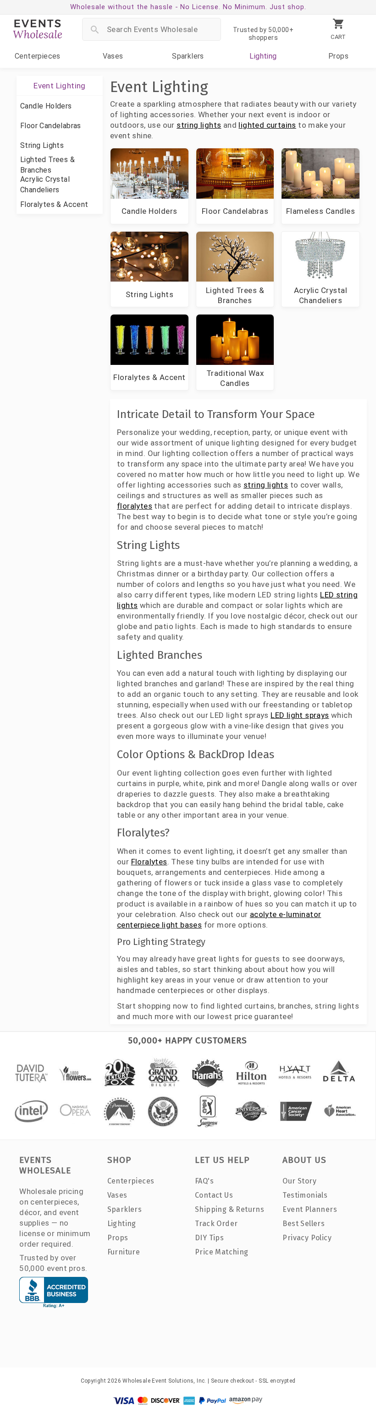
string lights (199, 125)
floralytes (134, 505)
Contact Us (214, 1195)
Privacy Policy (307, 1237)
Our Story (299, 1181)
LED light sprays (300, 715)
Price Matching (222, 1252)
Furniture (123, 1252)
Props (338, 56)
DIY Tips (209, 1237)
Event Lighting (59, 85)
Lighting (262, 56)
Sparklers (188, 56)
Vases (113, 56)
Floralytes (149, 861)
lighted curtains (267, 125)
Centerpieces (38, 56)
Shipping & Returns (229, 1209)
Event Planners (309, 1209)
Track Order (216, 1223)
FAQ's (204, 1181)
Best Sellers (303, 1223)
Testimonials (304, 1195)
